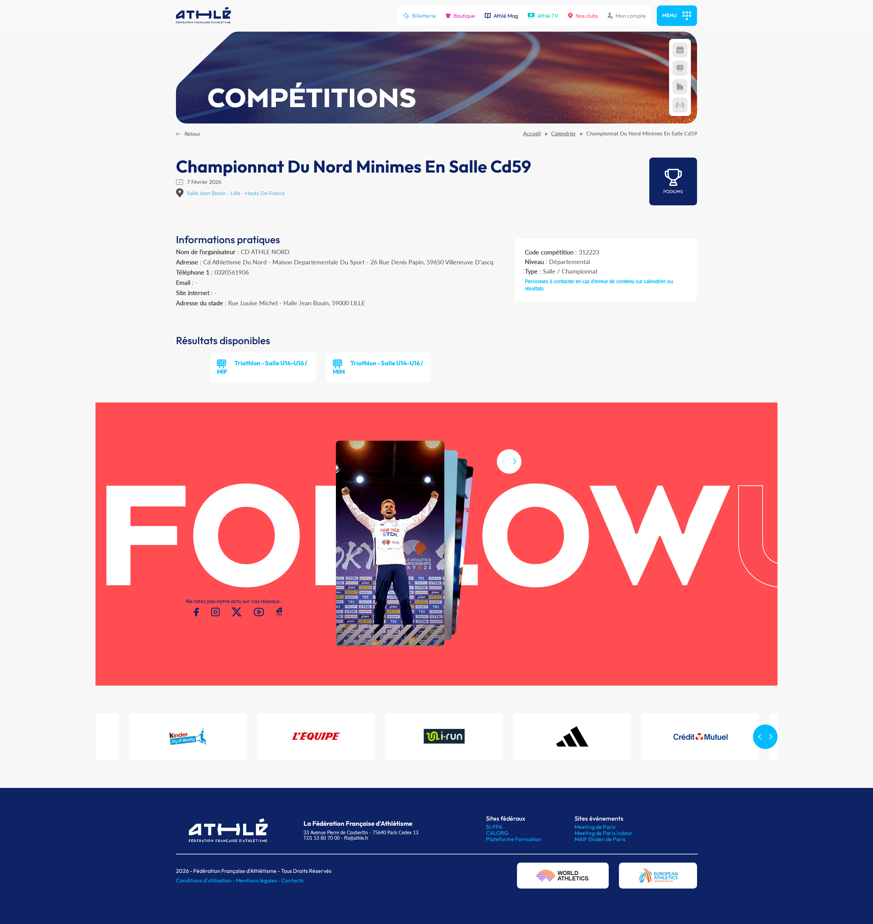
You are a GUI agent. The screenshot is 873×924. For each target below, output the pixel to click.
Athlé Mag (505, 16)
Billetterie (424, 16)
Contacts (292, 880)
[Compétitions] (679, 49)
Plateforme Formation (513, 839)
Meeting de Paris (595, 826)
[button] (514, 461)
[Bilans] (679, 86)
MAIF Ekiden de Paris (600, 839)
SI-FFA (494, 826)
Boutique (464, 16)
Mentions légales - (258, 880)
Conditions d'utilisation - (206, 880)
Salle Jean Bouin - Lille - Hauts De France (236, 193)
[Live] (679, 105)
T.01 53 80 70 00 (322, 838)
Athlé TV (547, 16)
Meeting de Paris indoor (604, 833)
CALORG (497, 833)
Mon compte (631, 16)
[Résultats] (679, 68)
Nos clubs (587, 16)
